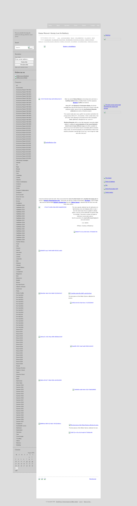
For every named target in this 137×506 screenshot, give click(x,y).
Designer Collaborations (22, 190)
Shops (18, 376)
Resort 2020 (19, 350)
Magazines (19, 273)
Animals (18, 162)
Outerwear (19, 288)
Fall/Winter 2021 (20, 229)
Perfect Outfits (20, 293)
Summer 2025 (20, 417)
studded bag (82, 41)
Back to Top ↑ (87, 501)
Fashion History (20, 241)
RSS (98, 25)
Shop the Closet (20, 374)
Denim (18, 188)
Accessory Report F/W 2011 (23, 92)
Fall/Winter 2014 (20, 214)
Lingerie (18, 269)
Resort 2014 (19, 338)
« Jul (16, 470)
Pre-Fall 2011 (19, 297)
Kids (17, 261)
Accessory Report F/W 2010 (23, 89)
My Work (67, 25)
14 (27, 461)
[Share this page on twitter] (45, 479)
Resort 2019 (19, 348)
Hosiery (18, 248)
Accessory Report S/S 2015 (23, 136)
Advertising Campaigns (22, 160)
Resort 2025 (19, 361)
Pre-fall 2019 (19, 314)
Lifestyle (18, 265)
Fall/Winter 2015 (20, 216)
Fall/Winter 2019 (20, 224)
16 (32, 461)
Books (18, 171)
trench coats (93, 41)
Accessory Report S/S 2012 (23, 130)
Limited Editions (20, 267)
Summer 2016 (20, 398)
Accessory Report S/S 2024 (23, 156)
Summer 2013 (20, 391)
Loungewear (19, 271)
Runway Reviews (20, 368)
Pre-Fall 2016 (19, 308)
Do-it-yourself (19, 194)
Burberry (75, 102)
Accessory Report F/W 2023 (23, 117)
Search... (18, 47)
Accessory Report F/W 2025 (23, 122)
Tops (17, 434)
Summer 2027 (20, 421)
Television (18, 432)
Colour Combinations (21, 181)
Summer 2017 (20, 400)
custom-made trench (52, 41)
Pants (17, 291)
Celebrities (19, 175)
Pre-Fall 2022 (19, 321)
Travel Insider (19, 436)
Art (17, 164)
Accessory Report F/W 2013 (23, 96)
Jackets (18, 254)
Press (75, 25)
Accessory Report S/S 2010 (23, 126)
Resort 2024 (19, 359)
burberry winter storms (75, 40)
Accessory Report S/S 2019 (23, 145)
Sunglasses (19, 423)
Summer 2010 (20, 385)
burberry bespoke (58, 40)
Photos (84, 25)
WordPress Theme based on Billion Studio (67, 501)
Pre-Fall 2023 (19, 323)
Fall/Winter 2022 (20, 231)
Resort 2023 (19, 357)
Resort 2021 (19, 353)
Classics (18, 179)
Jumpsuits (19, 258)
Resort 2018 (19, 346)
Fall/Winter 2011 (20, 207)
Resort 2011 (19, 331)
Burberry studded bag (60, 202)
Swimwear (19, 428)
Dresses (18, 199)
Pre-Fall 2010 (19, 295)
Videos (18, 440)
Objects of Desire (20, 286)
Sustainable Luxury (21, 425)
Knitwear (18, 263)
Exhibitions (19, 203)
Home (50, 25)
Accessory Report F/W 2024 (23, 119)
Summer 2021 (20, 408)
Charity (18, 177)
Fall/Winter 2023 (20, 233)
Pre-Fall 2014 (19, 303)
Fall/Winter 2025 (20, 237)
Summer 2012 (20, 389)
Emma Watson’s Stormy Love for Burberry (54, 33)
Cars (17, 173)
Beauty (18, 169)
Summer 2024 (20, 415)
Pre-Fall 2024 (19, 325)
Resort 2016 (19, 342)
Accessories (19, 87)
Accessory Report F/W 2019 (23, 109)
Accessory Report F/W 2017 (23, 104)
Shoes (18, 372)
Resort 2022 (19, 355)
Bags (17, 166)
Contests (18, 184)
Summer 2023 (20, 413)
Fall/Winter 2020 (20, 226)
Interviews (19, 252)
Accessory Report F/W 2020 (23, 111)
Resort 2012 (19, 333)
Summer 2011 (19, 387)
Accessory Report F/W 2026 (23, 124)
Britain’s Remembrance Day (52, 200)
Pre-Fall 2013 (19, 301)
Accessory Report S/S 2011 (23, 128)
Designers (19, 192)
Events (18, 201)
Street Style (19, 383)
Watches (18, 443)
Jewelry (18, 256)
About (58, 25)
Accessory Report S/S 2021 (23, 149)
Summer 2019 (20, 404)
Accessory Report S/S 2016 (23, 139)
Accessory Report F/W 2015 (23, 100)
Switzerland (19, 430)
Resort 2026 (19, 363)
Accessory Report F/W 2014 (23, 98)
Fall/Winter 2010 (20, 205)
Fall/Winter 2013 (20, 211)
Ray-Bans (87, 200)
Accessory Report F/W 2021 (23, 113)
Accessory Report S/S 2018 (23, 143)
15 (29, 461)
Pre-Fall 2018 (19, 312)
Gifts (17, 246)
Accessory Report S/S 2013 (23, 132)
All (16, 85)
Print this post (92, 478)
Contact (93, 25)
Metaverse (19, 278)
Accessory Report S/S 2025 (23, 158)
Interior (18, 250)
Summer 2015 (20, 395)
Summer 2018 (20, 402)
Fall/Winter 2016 (20, 218)
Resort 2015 (19, 340)
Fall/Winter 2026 (20, 239)
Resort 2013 (19, 336)
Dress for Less (20, 196)
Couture (18, 186)
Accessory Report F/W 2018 (23, 107)
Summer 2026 (20, 419)
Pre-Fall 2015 (19, 306)
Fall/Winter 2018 (20, 222)
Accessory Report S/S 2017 (23, 141)
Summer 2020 (20, 406)
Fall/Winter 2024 (20, 235)
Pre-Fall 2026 (19, 327)
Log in (80, 501)
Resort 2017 (19, 344)
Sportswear (19, 380)
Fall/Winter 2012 (20, 209)
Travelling (18, 438)
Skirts (17, 378)
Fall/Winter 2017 (20, 220)
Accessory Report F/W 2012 (23, 94)
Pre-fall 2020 (19, 316)
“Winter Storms (75, 202)
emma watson (65, 41)
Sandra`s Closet (20, 370)
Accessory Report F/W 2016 (23, 102)
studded (74, 41)
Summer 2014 (20, 393)
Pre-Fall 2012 (19, 299)
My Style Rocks (20, 284)
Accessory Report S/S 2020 (23, 147)
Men (17, 276)
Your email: (18, 57)
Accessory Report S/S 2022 (23, 151)
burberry (48, 40)
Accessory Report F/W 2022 (23, 115)
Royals (18, 365)
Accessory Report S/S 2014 (23, 134)
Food (17, 243)
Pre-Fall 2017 (19, 310)
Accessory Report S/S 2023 (23, 154)
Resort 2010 (19, 329)
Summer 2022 (20, 410)
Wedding (18, 445)
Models (18, 280)
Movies (18, 282)
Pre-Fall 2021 (19, 318)
